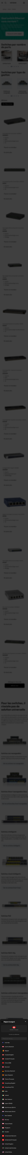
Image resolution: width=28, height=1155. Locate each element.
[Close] (25, 1021)
